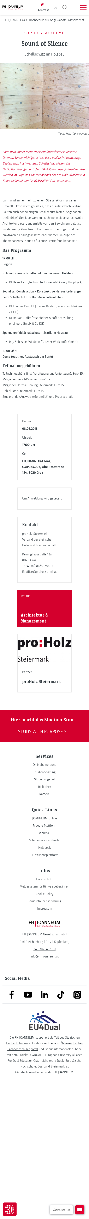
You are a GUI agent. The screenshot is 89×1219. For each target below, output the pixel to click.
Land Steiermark (54, 1066)
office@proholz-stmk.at (41, 572)
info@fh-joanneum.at (45, 956)
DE (55, 7)
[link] (44, 765)
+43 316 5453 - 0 (45, 949)
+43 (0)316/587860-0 (39, 566)
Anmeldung (35, 498)
